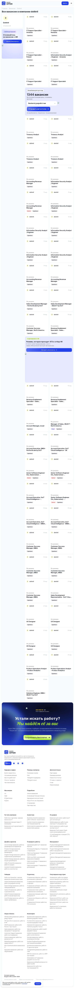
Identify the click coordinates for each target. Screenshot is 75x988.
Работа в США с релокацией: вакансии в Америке (36, 858)
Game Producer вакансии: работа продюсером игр (12, 895)
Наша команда (54, 785)
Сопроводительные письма (36, 796)
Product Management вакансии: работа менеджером (60, 845)
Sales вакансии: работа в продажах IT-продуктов (12, 930)
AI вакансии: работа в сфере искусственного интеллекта (59, 878)
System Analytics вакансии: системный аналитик (35, 823)
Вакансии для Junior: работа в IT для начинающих (60, 819)
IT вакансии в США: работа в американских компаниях (36, 890)
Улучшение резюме (10, 775)
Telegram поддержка (33, 778)
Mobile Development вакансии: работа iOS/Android (36, 934)
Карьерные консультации (35, 798)
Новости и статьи (55, 778)
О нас (51, 782)
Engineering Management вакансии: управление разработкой (57, 863)
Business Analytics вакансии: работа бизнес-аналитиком (36, 819)
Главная (4, 8)
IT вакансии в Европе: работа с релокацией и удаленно (37, 878)
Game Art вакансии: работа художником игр (13, 890)
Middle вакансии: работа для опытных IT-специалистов (59, 823)
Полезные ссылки (32, 773)
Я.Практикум (8, 798)
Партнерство (31, 805)
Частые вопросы (9, 782)
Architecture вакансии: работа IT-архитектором (36, 946)
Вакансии (12, 8)
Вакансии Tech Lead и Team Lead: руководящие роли (58, 831)
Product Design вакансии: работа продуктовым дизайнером (12, 850)
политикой (24, 983)
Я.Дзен (6, 800)
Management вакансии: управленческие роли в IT (58, 868)
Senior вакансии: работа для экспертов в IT (59, 827)
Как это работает (10, 778)
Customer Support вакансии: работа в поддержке (13, 934)
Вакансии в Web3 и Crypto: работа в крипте (58, 886)
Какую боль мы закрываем (35, 800)
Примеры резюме (55, 775)
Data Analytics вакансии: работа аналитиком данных (37, 827)
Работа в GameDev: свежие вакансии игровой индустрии (13, 878)
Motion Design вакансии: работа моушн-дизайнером (14, 859)
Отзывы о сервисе (55, 780)
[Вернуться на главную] (3, 3)
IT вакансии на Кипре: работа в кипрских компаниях (36, 886)
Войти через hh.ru (10, 773)
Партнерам (53, 773)
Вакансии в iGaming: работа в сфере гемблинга (59, 882)
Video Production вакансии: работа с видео (12, 864)
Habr (5, 796)
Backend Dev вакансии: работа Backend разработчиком (36, 917)
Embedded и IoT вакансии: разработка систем (35, 959)
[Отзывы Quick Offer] (14, 763)
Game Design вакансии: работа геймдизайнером (14, 886)
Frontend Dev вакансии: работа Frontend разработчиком (37, 921)
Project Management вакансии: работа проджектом (59, 849)
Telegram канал (32, 780)
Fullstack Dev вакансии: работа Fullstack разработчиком (36, 926)
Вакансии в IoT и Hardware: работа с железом (58, 907)
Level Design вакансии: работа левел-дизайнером (14, 899)
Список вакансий (32, 793)
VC (5, 793)
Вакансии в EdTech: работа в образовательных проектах (59, 899)
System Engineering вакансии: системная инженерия (36, 942)
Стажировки (31, 803)
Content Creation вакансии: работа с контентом (13, 868)
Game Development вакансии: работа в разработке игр (13, 882)
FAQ (28, 775)
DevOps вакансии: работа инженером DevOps (35, 938)
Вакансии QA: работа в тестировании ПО (34, 967)
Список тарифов (9, 780)
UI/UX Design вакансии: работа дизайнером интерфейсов (14, 845)
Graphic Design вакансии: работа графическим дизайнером (14, 855)
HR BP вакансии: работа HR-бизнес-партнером (13, 926)
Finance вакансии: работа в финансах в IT (12, 938)
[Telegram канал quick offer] (18, 763)
